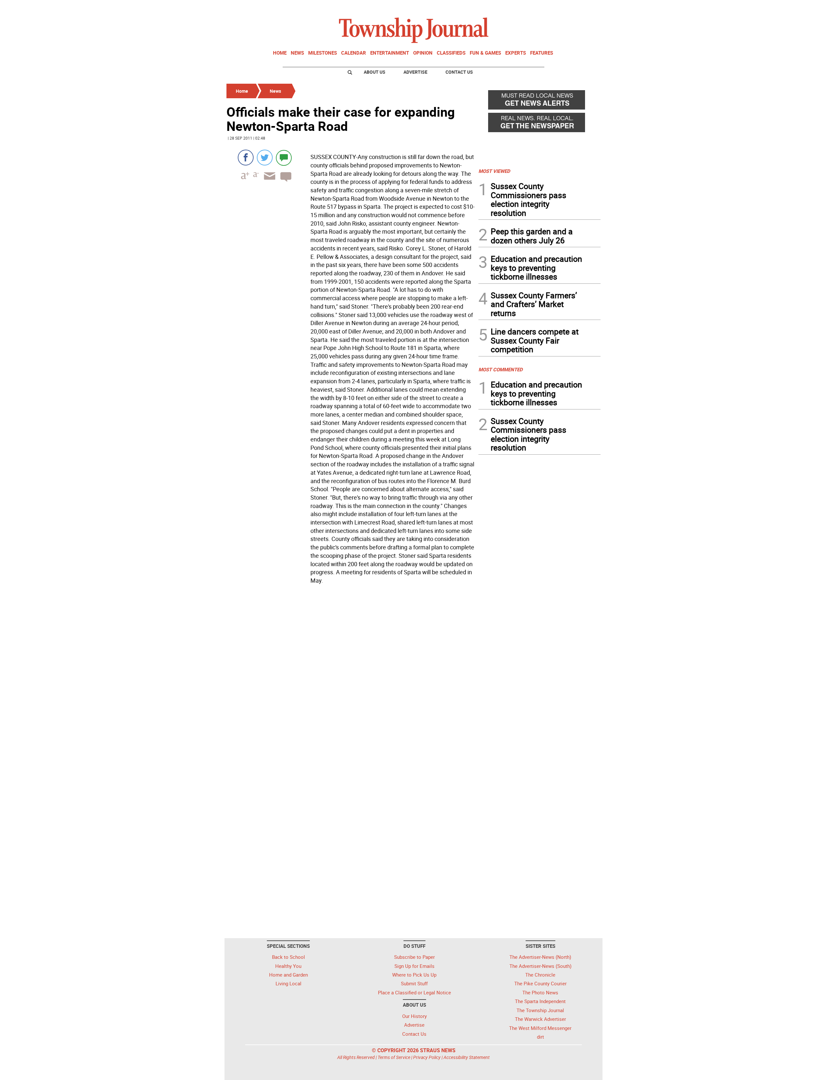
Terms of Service (394, 1057)
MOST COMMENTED (500, 369)
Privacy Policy (427, 1057)
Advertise (415, 72)
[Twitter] (265, 157)
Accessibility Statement (467, 1057)
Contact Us (459, 72)
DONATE (585, 7)
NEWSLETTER (548, 7)
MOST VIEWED (494, 171)
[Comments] (284, 157)
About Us (374, 72)
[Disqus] (350, 675)
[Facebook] (246, 157)
